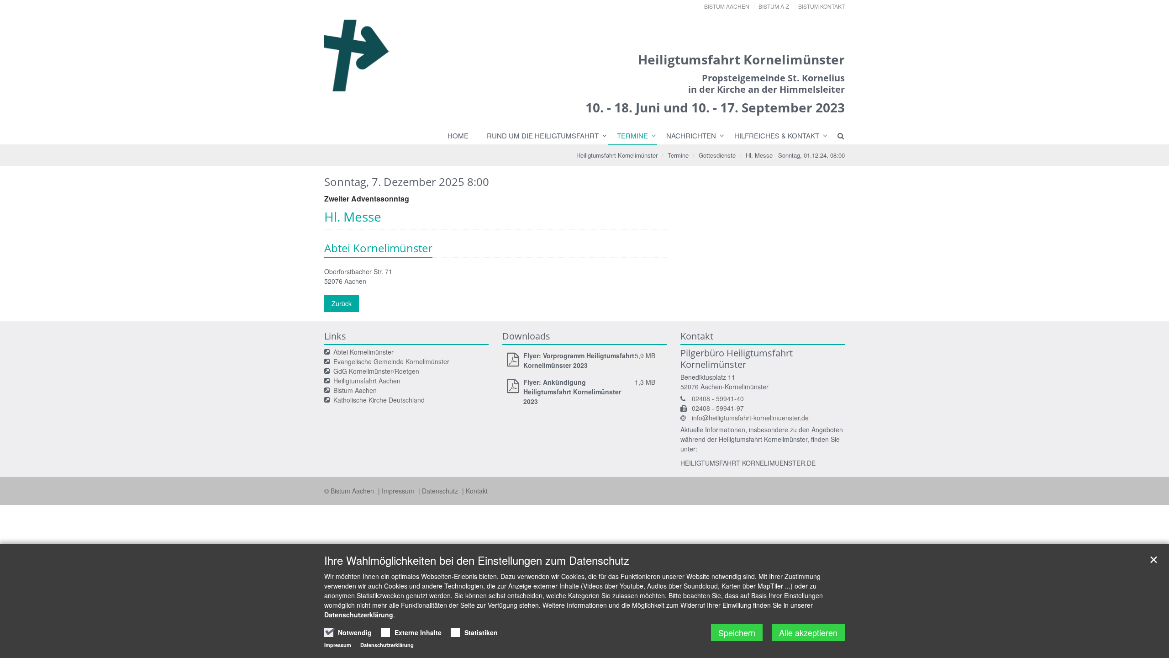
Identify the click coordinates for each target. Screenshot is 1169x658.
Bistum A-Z (773, 6)
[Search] (836, 135)
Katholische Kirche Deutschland (379, 399)
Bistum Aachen (726, 6)
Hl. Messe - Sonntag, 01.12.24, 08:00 (795, 155)
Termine (632, 135)
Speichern (736, 632)
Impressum (399, 490)
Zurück (342, 303)
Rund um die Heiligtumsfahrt (543, 135)
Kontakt (477, 490)
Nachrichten (691, 135)
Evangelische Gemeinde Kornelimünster (391, 361)
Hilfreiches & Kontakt (776, 135)
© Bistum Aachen (350, 490)
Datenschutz (441, 490)
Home (458, 135)
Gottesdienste (717, 155)
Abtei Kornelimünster (363, 351)
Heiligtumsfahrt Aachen (366, 380)
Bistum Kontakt (821, 6)
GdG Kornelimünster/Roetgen (376, 371)
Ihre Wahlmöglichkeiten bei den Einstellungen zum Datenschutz (476, 560)
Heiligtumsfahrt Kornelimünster (617, 155)
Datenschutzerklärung (358, 614)
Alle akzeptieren (808, 632)
